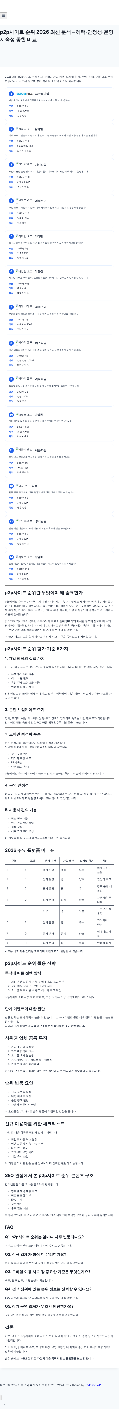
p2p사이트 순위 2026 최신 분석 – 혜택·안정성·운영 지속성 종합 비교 (39, 1404)
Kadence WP (93, 1385)
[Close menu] (1, 1397)
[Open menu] (3, 15)
